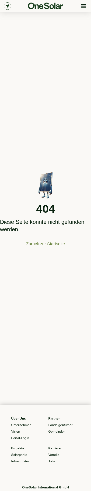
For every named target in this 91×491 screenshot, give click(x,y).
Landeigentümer (60, 425)
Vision (15, 431)
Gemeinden (57, 431)
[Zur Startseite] (45, 6)
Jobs (51, 461)
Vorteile (53, 455)
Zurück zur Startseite (45, 244)
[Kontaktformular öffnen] (7, 6)
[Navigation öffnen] (83, 6)
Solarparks (19, 455)
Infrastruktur (20, 461)
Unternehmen (21, 425)
